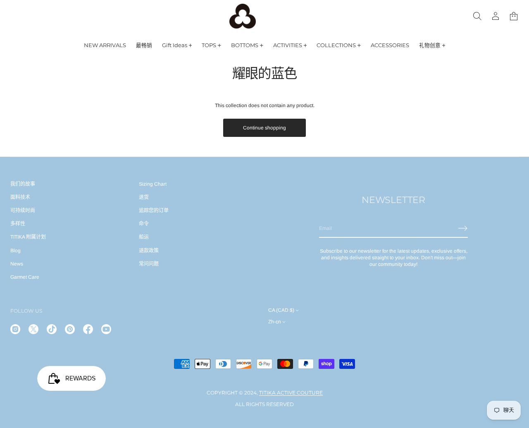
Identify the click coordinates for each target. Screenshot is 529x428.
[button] (514, 16)
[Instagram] (15, 329)
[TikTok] (52, 329)
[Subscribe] (463, 228)
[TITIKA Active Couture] (242, 16)
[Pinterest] (70, 329)
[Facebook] (88, 329)
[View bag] (514, 16)
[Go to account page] (495, 16)
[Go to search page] (477, 16)
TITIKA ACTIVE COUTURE (291, 393)
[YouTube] (106, 329)
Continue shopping (264, 128)
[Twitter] (33, 329)
